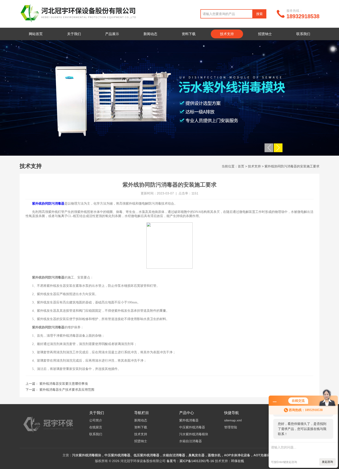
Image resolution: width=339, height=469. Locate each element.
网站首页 (36, 34)
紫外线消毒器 (189, 420)
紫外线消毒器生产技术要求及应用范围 (66, 389)
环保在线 (237, 461)
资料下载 (189, 34)
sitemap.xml (233, 420)
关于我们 (74, 34)
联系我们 (303, 34)
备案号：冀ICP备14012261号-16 (190, 461)
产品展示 (112, 34)
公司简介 (95, 420)
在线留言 (95, 427)
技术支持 (227, 34)
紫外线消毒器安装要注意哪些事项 (63, 383)
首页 (241, 166)
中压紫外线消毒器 (192, 427)
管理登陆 (230, 427)
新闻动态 (150, 34)
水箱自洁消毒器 (190, 441)
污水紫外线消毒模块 (193, 434)
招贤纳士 (265, 34)
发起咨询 (327, 461)
